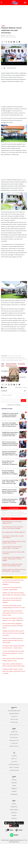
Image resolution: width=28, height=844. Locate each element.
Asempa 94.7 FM (14, 740)
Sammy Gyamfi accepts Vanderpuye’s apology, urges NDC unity (13, 659)
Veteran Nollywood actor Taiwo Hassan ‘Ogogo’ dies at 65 (12, 523)
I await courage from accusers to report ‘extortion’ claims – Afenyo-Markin (12, 548)
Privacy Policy (14, 722)
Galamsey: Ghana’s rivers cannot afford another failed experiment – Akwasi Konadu (13, 571)
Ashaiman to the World (11, 363)
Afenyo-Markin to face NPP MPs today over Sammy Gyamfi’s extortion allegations (13, 582)
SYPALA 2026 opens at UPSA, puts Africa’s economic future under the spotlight (12, 528)
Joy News (14, 755)
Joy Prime (14, 761)
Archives (14, 815)
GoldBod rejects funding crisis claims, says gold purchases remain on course (14, 543)
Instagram (14, 788)
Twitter (14, 785)
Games (14, 804)
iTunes (20, 830)
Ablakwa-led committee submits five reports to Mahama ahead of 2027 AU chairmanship (13, 640)
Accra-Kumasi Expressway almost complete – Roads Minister (12, 588)
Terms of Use (14, 719)
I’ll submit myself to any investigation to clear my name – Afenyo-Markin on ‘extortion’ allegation (13, 559)
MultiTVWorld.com (14, 764)
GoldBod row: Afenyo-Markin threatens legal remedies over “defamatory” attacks (14, 594)
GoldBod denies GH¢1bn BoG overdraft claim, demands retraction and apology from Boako (13, 633)
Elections (14, 818)
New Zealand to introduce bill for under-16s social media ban (13, 537)
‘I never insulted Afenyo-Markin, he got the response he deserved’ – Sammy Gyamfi (13, 653)
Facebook (14, 782)
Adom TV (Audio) (14, 767)
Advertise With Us (14, 713)
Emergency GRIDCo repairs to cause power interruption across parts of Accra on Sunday (14, 671)
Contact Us (14, 716)
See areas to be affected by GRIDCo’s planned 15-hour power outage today (13, 619)
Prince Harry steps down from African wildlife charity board (13, 553)
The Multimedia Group (14, 710)
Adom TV (14, 758)
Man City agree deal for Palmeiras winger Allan (13, 533)
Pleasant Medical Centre (11, 365)
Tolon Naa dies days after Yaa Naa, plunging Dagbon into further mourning (14, 606)
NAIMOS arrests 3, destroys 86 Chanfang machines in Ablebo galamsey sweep (12, 566)
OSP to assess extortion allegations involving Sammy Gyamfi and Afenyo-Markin (13, 625)
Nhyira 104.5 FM (14, 746)
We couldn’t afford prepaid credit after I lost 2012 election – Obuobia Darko (14, 647)
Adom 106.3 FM (14, 734)
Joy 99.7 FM (14, 731)
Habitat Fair (14, 806)
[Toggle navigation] (25, 3)
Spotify (15, 835)
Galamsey (14, 812)
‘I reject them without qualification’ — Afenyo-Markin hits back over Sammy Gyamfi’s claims (13, 613)
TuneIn (11, 830)
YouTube (14, 779)
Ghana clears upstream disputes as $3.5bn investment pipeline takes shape (13, 665)
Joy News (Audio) (14, 770)
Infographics (14, 794)
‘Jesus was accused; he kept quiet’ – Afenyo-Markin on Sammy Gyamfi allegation (13, 600)
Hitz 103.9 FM (14, 737)
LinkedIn (14, 791)
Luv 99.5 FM (14, 743)
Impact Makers (14, 809)
